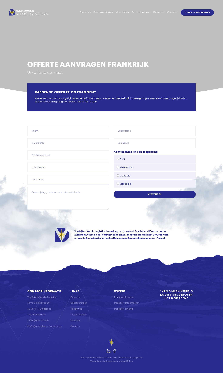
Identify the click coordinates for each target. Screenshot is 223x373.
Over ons (158, 12)
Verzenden (155, 194)
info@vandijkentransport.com (45, 326)
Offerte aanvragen (197, 12)
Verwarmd (126, 167)
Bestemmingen (103, 12)
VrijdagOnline (126, 361)
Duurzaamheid (141, 12)
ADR (122, 159)
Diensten (85, 12)
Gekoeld (125, 176)
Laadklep (126, 184)
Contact (172, 12)
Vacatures (122, 12)
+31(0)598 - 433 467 (39, 321)
